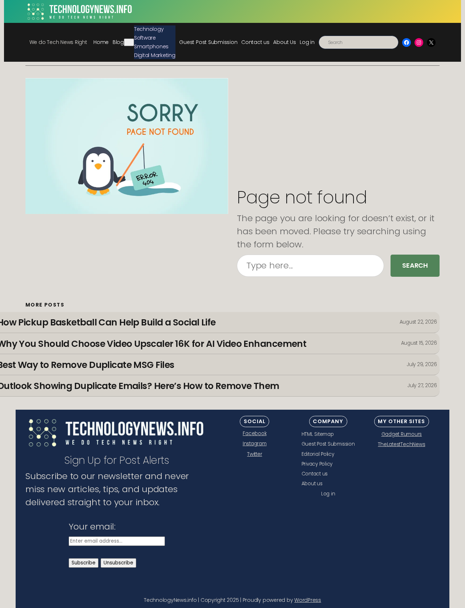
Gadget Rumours (401, 434)
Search (415, 265)
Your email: (92, 526)
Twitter (254, 454)
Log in (307, 42)
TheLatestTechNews (401, 444)
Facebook (254, 433)
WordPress (307, 600)
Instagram (255, 443)
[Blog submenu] (129, 42)
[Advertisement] (338, 132)
